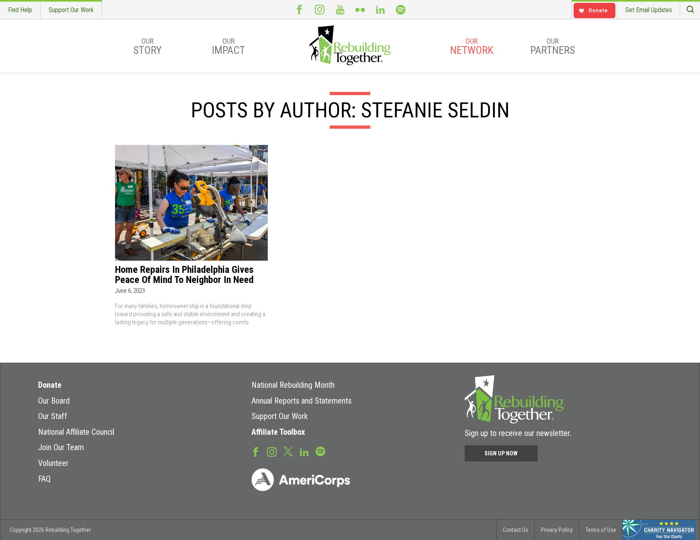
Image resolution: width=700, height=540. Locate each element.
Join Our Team (61, 447)
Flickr (360, 9)
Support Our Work (71, 10)
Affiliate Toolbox (278, 432)
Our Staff (52, 416)
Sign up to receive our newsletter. (518, 433)
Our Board (54, 401)
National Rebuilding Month (293, 385)
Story (147, 46)
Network (471, 46)
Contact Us (515, 530)
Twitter (288, 451)
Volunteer (53, 463)
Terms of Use (600, 530)
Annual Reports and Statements (302, 401)
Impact (228, 46)
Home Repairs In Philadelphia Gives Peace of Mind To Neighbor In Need (184, 275)
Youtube (340, 9)
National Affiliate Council (76, 432)
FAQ (44, 479)
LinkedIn (380, 9)
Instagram (319, 9)
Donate (50, 385)
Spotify (401, 9)
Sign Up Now (501, 453)
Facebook (299, 9)
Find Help (20, 10)
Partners (552, 46)
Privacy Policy (557, 530)
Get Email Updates (648, 10)
